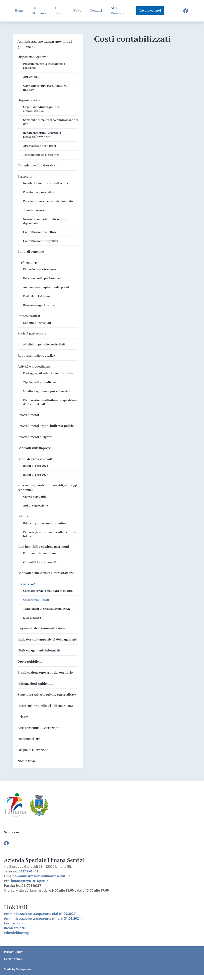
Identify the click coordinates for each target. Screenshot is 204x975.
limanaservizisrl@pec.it (29, 881)
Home (19, 11)
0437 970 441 (28, 871)
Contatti (96, 11)
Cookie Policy (13, 959)
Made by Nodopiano (17, 969)
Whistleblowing (16, 933)
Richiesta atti (14, 928)
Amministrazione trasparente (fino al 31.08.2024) (45, 44)
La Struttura (39, 11)
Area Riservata (117, 11)
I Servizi (60, 11)
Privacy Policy (13, 952)
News (77, 11)
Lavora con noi (15, 923)
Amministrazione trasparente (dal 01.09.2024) (40, 913)
